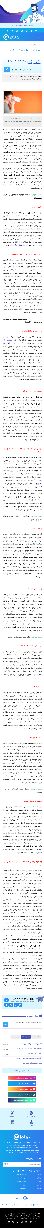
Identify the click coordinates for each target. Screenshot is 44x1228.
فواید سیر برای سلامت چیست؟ (18, 637)
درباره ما (23, 1185)
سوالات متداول (21, 1174)
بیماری (39, 1185)
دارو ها (10, 50)
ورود (5, 1024)
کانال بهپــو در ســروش (25, 1095)
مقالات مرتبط (36, 1037)
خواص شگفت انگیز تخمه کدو (32, 1063)
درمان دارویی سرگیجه (35, 1053)
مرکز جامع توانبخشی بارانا (31, 1205)
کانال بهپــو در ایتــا (26, 1089)
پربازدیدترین (15, 1037)
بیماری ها (22, 50)
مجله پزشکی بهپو (35, 76)
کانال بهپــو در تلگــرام (25, 1084)
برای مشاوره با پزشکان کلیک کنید (22, 26)
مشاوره (39, 1181)
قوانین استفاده (21, 1181)
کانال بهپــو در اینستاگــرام (24, 1078)
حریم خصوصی (21, 1178)
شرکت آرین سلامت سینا (10, 1205)
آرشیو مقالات (26, 1037)
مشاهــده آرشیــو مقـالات (22, 1071)
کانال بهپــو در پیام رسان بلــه (22, 1100)
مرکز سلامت (22, 76)
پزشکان (35, 50)
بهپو (39, 1174)
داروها (39, 1188)
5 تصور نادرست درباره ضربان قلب (31, 1044)
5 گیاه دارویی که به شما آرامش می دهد (29, 1058)
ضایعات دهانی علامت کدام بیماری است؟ (29, 1049)
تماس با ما (23, 1188)
